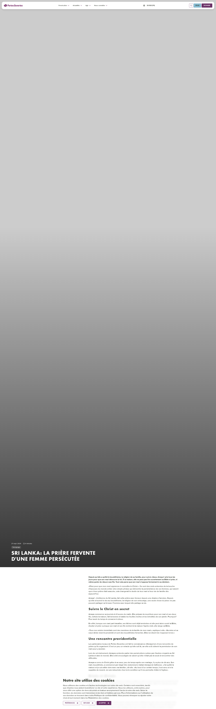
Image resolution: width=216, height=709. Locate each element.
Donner (207, 5)
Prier (197, 5)
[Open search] (191, 5)
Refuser (86, 703)
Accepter (102, 703)
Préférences (70, 703)
